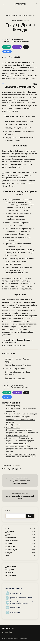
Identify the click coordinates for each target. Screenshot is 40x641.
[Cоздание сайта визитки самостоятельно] (20, 480)
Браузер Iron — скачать (15, 378)
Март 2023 (9, 573)
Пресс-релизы (10, 547)
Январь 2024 (10, 570)
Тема (7, 556)
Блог (7, 529)
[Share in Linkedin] (16, 469)
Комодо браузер (13, 406)
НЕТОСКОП (20, 4)
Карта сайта (7, 632)
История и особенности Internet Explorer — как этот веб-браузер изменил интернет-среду (20, 441)
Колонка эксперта (11, 541)
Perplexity (17, 47)
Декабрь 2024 (10, 567)
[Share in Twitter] (9, 469)
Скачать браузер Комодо (17, 435)
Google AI (7, 51)
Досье (7, 535)
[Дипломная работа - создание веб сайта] (20, 496)
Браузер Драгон (13, 427)
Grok (26, 47)
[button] (3, 4)
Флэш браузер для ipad (15, 368)
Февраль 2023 (10, 576)
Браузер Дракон (13, 424)
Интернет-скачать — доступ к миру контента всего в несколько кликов (21, 455)
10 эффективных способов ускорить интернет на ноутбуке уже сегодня (21, 449)
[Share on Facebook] (13, 469)
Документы (9, 532)
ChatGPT (7, 47)
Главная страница (11, 15)
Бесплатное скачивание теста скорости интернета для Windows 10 (22, 431)
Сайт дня (8, 553)
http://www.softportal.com (13, 345)
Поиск (7, 511)
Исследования (10, 538)
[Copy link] (20, 469)
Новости (8, 544)
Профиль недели (11, 550)
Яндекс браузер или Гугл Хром (18, 365)
